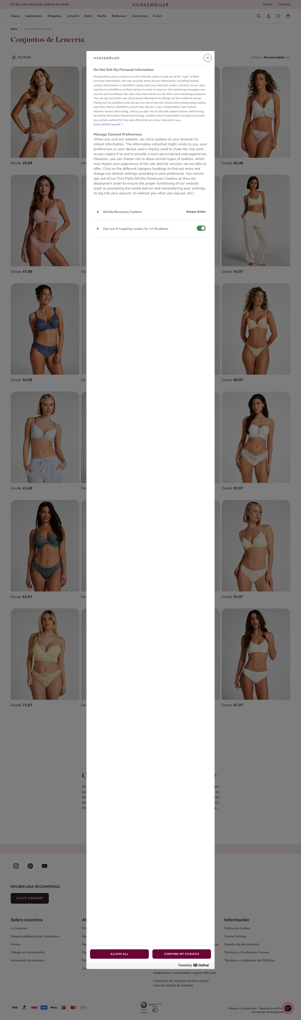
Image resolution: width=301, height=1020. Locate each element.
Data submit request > (108, 124)
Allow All (119, 954)
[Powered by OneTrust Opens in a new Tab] (195, 965)
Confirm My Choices (181, 954)
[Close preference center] (207, 58)
